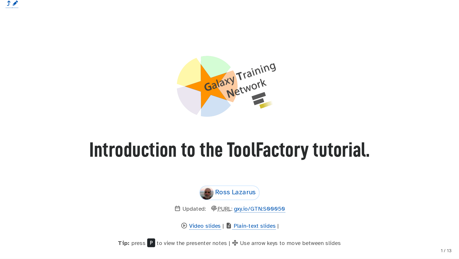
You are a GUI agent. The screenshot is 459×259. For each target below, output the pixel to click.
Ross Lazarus (235, 192)
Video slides (205, 226)
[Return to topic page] (9, 4)
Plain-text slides (254, 226)
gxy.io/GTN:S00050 (259, 209)
